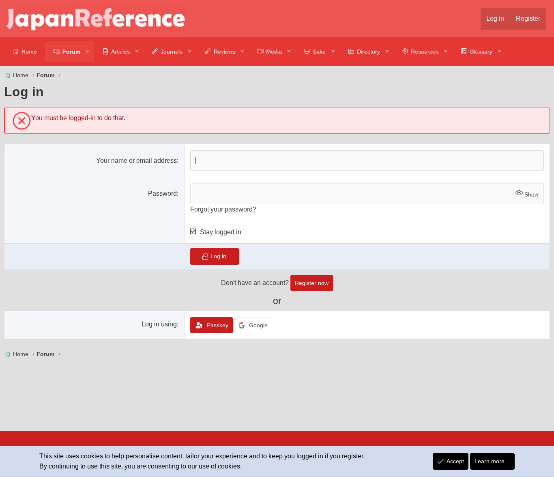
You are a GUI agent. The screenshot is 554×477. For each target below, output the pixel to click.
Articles (120, 51)
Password (162, 193)
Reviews (224, 51)
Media (274, 51)
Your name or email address (136, 160)
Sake (319, 51)
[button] (88, 51)
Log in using (159, 324)
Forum (71, 51)
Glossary (481, 51)
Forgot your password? (223, 209)
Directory (368, 51)
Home (29, 51)
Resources (424, 51)
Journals (172, 51)
